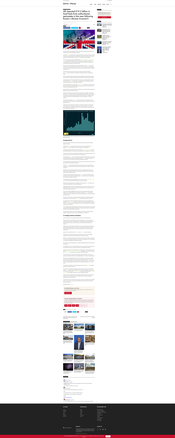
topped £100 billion (80, 84)
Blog (64, 413)
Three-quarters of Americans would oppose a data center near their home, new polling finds (79, 361)
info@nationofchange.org (83, 433)
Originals (99, 4)
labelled (67, 147)
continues (67, 165)
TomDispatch (99, 413)
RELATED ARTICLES (66, 321)
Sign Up (107, 4)
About (81, 409)
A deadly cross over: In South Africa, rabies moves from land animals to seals (90, 344)
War (69, 9)
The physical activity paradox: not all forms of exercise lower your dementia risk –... (106, 37)
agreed (77, 232)
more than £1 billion (67, 252)
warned (66, 72)
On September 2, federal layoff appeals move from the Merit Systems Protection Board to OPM (89, 361)
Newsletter (64, 410)
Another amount (83, 305)
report (67, 203)
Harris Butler (104, 33)
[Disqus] (79, 390)
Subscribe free (104, 17)
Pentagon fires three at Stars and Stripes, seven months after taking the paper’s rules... (106, 31)
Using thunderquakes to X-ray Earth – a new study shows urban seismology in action (68, 372)
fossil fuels (67, 309)
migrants (86, 192)
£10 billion (82, 232)
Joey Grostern (66, 24)
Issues (91, 4)
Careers (81, 412)
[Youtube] (111, 0)
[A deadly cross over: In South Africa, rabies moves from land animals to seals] (90, 338)
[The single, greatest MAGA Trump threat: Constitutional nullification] (79, 326)
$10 (66, 305)
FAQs (81, 413)
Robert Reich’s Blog (100, 409)
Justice (64, 329)
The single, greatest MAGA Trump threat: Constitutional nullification (107, 25)
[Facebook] (106, 0)
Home (64, 409)
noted (81, 174)
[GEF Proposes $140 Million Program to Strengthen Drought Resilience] (68, 356)
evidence (88, 265)
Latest (95, 4)
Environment (64, 9)
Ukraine (75, 309)
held (85, 220)
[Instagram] (108, 0)
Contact (81, 416)
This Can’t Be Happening (100, 410)
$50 (73, 305)
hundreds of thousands (76, 271)
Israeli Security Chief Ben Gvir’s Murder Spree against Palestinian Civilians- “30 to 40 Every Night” (78, 351)
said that (69, 146)
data (78, 57)
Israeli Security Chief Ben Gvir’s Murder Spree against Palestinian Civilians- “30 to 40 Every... (106, 49)
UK (72, 309)
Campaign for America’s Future (101, 412)
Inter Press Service (100, 417)
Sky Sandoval (104, 44)
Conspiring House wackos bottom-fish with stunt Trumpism (87, 317)
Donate (103, 4)
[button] (111, 4)
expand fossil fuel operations (87, 149)
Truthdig (98, 416)
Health (64, 339)
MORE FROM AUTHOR (73, 321)
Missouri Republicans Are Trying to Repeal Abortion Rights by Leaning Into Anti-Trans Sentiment (79, 371)
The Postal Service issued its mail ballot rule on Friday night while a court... (107, 42)
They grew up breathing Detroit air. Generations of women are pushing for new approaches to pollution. (89, 372)
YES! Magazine (99, 419)
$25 (69, 305)
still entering (78, 198)
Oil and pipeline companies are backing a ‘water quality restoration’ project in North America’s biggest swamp (70, 317)
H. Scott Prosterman (105, 52)
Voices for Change (76, 349)
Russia (70, 309)
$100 (77, 305)
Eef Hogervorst (104, 39)
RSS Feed (64, 416)
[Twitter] (109, 0)
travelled (88, 65)
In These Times (99, 420)
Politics (67, 9)
